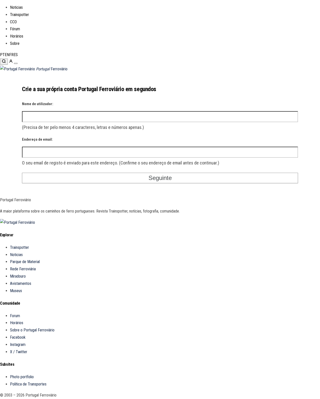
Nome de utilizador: (37, 104)
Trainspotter (19, 14)
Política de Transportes (28, 384)
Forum (15, 315)
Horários (16, 36)
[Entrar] (11, 62)
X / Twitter (18, 351)
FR (11, 54)
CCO (13, 22)
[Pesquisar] (4, 62)
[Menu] (16, 63)
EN (7, 54)
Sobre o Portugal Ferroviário (32, 330)
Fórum (15, 29)
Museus (16, 290)
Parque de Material (25, 261)
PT (2, 54)
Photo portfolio (22, 376)
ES (16, 54)
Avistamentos (20, 283)
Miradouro (18, 276)
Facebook (18, 337)
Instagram (18, 344)
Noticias (16, 7)
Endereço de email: (37, 139)
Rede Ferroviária (23, 269)
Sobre (15, 43)
